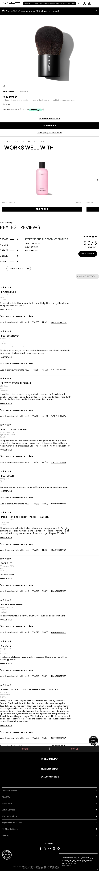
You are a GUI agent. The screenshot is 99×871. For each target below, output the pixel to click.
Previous (2, 180)
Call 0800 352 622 (49, 777)
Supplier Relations (56, 866)
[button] (95, 3)
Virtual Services (8, 810)
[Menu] (95, 3)
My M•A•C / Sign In (10, 829)
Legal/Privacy (20, 866)
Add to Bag (49, 126)
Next (97, 180)
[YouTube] (49, 848)
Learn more (66, 865)
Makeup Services (9, 816)
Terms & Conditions (37, 866)
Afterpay (5, 835)
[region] (78, 861)
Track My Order (49, 769)
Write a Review (87, 254)
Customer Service (9, 791)
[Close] (91, 861)
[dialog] (26, 202)
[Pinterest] (58, 848)
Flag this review (59, 322)
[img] (42, 178)
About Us (6, 797)
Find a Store (7, 803)
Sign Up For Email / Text (12, 822)
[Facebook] (40, 848)
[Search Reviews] (78, 276)
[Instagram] (54, 848)
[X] (45, 848)
